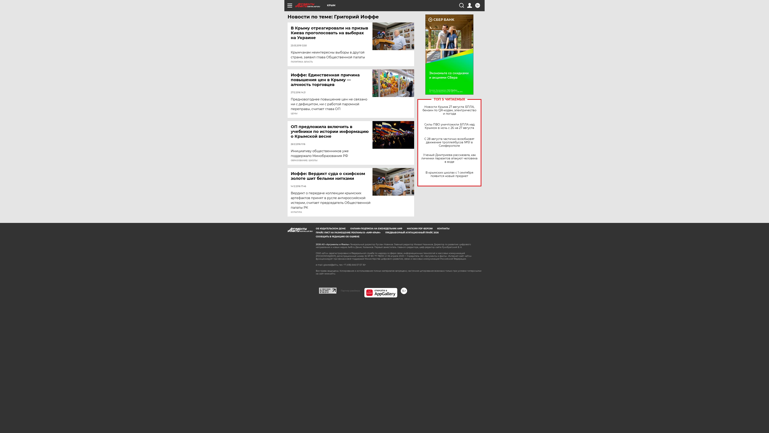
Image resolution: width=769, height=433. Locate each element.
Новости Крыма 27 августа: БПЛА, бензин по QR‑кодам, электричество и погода (449, 110)
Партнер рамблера (350, 290)
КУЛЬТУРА (296, 212)
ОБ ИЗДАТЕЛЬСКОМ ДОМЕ (331, 228)
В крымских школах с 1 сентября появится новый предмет (449, 174)
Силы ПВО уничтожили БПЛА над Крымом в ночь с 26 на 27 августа (449, 126)
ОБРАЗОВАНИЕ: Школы (304, 161)
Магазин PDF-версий (420, 228)
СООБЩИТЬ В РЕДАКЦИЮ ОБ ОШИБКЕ (337, 236)
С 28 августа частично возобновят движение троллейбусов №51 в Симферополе (449, 142)
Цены (294, 114)
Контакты (443, 228)
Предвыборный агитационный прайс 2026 (412, 232)
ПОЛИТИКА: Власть (302, 62)
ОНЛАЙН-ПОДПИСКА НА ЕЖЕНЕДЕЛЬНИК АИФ (376, 228)
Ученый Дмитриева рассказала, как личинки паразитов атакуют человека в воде (449, 158)
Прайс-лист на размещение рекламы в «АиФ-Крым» (348, 232)
